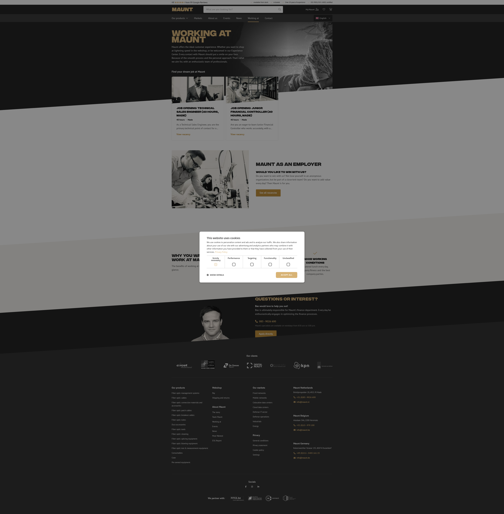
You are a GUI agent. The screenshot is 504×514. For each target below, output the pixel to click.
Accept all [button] (286, 275)
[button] (215, 274)
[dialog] (252, 256)
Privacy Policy (221, 252)
